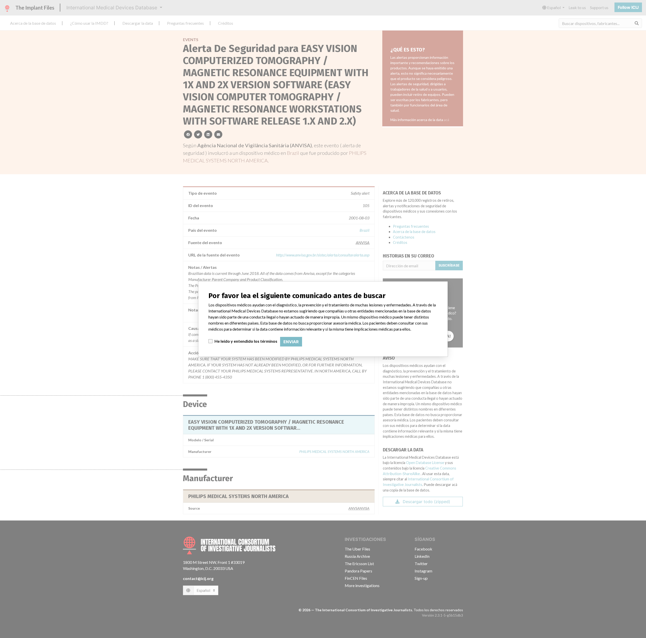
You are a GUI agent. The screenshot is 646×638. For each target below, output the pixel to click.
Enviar (291, 341)
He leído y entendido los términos (245, 341)
